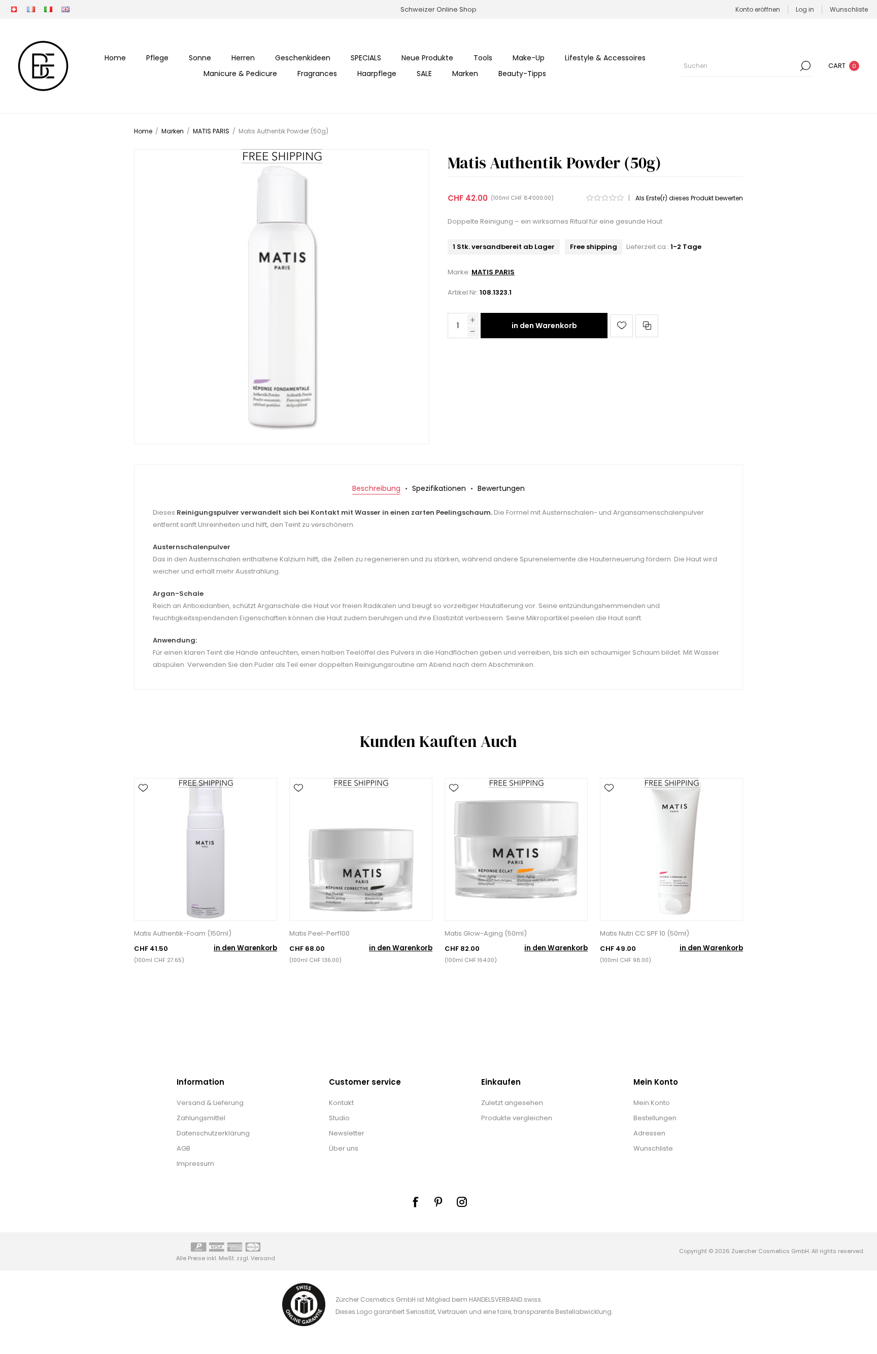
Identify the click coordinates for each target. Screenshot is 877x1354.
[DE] (14, 10)
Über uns (343, 1148)
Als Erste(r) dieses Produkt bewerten (689, 198)
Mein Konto (651, 1103)
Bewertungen (501, 488)
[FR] (31, 10)
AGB (183, 1148)
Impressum (195, 1163)
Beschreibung (376, 488)
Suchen (805, 66)
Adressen (649, 1133)
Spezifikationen (439, 488)
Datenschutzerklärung (213, 1133)
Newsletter (346, 1133)
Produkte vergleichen (516, 1118)
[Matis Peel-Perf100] (361, 849)
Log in (805, 9)
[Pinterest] (438, 1202)
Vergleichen (646, 325)
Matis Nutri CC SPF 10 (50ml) (644, 933)
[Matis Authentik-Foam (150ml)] (205, 849)
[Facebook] (415, 1202)
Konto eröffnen (757, 9)
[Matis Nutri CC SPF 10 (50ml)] (671, 849)
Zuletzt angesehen (512, 1103)
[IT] (48, 10)
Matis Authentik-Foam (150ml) (182, 933)
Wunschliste (653, 1148)
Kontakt (341, 1103)
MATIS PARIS (493, 272)
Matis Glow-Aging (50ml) (486, 933)
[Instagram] (462, 1202)
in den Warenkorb (544, 325)
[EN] (65, 10)
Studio (339, 1118)
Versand (263, 1258)
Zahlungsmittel (201, 1118)
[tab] (376, 488)
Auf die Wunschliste (621, 325)
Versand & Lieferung (210, 1103)
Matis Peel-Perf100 (319, 933)
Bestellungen (655, 1118)
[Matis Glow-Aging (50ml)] (516, 849)
